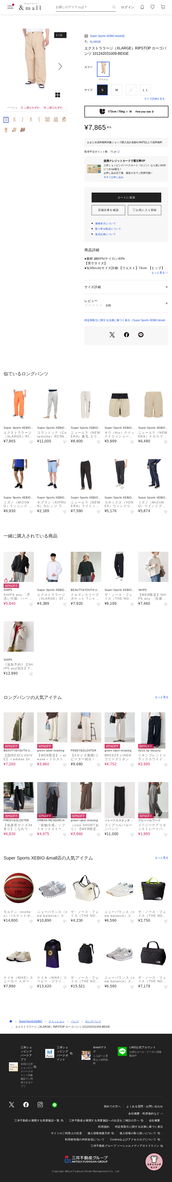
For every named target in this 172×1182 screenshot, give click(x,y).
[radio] (103, 71)
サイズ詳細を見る (154, 98)
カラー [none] (88, 67)
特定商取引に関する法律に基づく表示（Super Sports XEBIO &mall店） (124, 320)
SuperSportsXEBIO (30, 1021)
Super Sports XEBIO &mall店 (107, 36)
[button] (35, 66)
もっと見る (158, 272)
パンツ (75, 1021)
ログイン (127, 7)
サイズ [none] (88, 89)
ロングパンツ (93, 1021)
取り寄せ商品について (108, 228)
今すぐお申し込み (113, 177)
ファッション (56, 1021)
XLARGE (95, 41)
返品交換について (105, 234)
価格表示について (105, 223)
